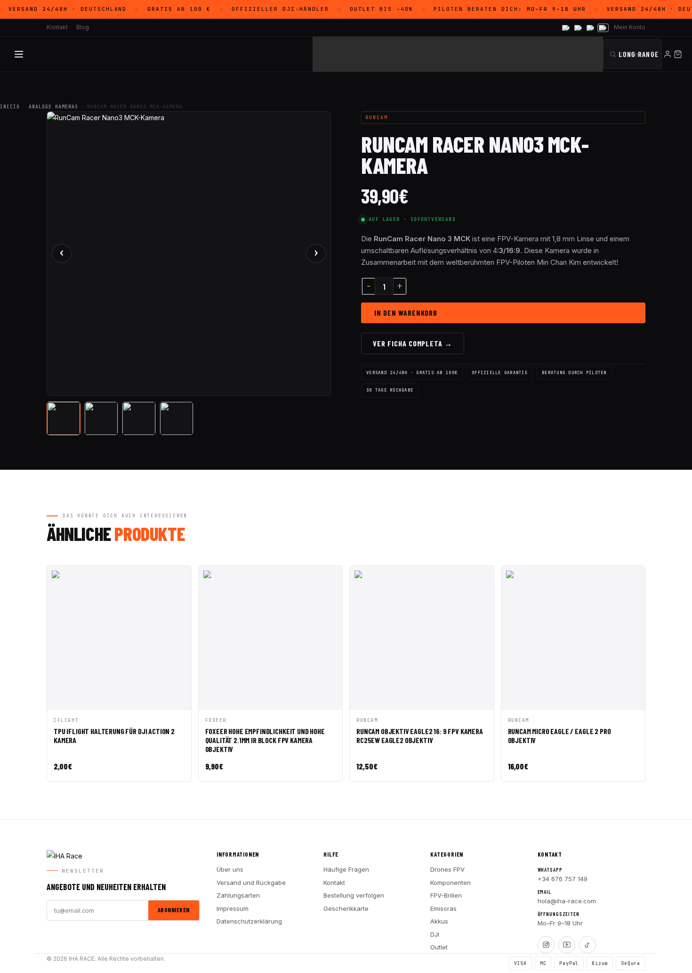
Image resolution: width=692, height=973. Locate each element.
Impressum (233, 908)
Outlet (439, 947)
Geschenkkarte (346, 908)
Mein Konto (629, 27)
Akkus (439, 921)
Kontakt (334, 882)
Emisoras (443, 908)
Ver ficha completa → (412, 343)
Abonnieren (174, 910)
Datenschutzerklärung (249, 921)
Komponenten (450, 882)
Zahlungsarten (238, 895)
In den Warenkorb (405, 312)
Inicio (10, 107)
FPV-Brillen (446, 895)
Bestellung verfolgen (353, 895)
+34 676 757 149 (562, 879)
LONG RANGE (639, 53)
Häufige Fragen (346, 869)
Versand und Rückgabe (251, 882)
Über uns (230, 869)
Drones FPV (447, 869)
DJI (434, 934)
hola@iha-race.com (567, 901)
